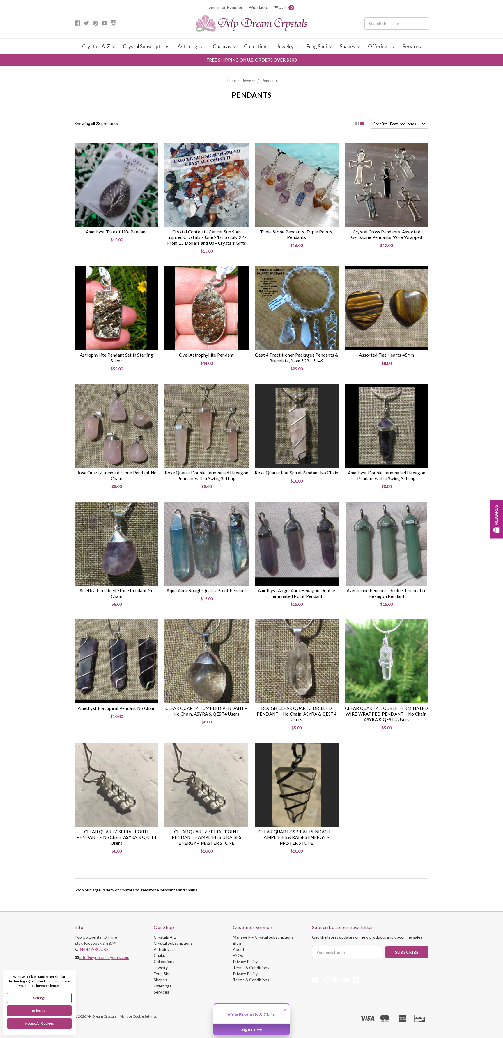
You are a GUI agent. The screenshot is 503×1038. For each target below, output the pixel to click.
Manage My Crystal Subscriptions (263, 937)
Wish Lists (258, 7)
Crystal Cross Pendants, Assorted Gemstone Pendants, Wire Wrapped (386, 234)
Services (412, 46)
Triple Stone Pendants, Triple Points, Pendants (296, 234)
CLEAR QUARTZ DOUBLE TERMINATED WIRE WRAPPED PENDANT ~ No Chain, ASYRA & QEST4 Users (386, 713)
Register (234, 7)
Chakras (222, 46)
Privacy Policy (245, 961)
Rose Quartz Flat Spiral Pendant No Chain (297, 472)
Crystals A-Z (96, 46)
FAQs (238, 955)
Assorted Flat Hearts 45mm (386, 355)
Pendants (270, 80)
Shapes (348, 46)
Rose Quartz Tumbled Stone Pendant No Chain (116, 475)
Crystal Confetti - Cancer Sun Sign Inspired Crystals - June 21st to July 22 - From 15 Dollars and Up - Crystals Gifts (206, 237)
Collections (256, 46)
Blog (237, 943)
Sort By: (380, 124)
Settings (39, 998)
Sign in (215, 7)
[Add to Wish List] (152, 149)
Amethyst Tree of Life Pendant (116, 231)
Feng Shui (317, 46)
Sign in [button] (248, 1029)
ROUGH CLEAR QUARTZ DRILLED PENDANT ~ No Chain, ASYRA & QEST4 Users (296, 713)
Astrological (191, 46)
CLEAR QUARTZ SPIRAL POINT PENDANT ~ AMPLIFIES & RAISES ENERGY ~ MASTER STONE (206, 837)
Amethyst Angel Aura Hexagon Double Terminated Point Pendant (296, 593)
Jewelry (286, 46)
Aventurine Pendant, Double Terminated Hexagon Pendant (386, 593)
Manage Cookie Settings (138, 1016)
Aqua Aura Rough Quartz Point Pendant (206, 590)
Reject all (39, 1010)
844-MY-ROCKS (94, 949)
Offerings (379, 46)
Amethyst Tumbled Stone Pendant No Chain (116, 593)
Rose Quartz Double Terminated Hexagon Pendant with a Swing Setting (206, 475)
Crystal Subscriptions (146, 46)
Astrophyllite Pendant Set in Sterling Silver (116, 357)
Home (231, 80)
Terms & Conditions (251, 967)
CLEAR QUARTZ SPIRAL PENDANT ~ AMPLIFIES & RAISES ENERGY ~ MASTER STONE (296, 837)
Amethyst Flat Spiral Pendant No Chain (116, 708)
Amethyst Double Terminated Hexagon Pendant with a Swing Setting (387, 475)
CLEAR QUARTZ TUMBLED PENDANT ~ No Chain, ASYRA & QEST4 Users (206, 711)
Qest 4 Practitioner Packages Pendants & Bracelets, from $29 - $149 (296, 357)
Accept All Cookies (39, 1023)
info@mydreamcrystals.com (104, 957)
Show (496, 519)
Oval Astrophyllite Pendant (206, 355)
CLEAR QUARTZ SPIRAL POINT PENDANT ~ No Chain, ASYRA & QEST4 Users (116, 837)
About (239, 949)
